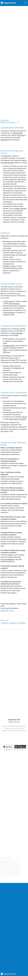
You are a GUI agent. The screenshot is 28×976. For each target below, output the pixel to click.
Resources (4, 120)
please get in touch (7, 610)
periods (21, 135)
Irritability (6, 266)
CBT (16, 358)
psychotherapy (17, 333)
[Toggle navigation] (25, 3)
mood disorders (14, 304)
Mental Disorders (8, 163)
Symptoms (13, 623)
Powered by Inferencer (14, 720)
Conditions (4, 623)
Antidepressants (8, 345)
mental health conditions (17, 419)
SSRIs (5, 350)
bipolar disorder (20, 208)
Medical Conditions (8, 122)
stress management (7, 559)
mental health (17, 133)
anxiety (13, 266)
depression (4, 140)
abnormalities (9, 312)
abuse (25, 417)
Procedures (22, 623)
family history (9, 301)
